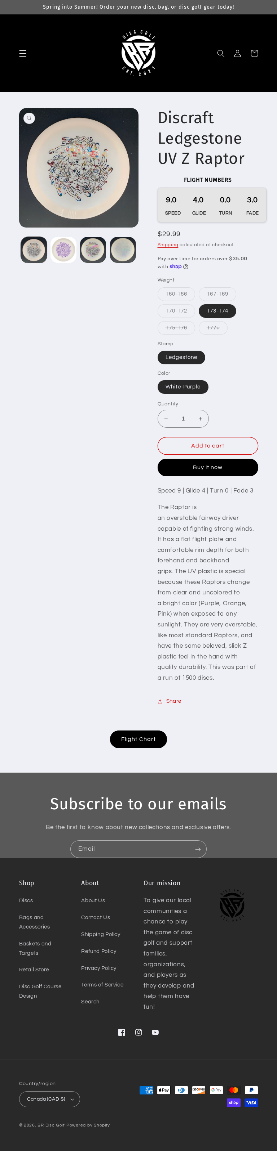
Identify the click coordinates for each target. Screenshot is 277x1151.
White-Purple (183, 387)
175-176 (180, 330)
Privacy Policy (98, 968)
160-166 (180, 296)
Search (90, 1001)
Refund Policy (98, 951)
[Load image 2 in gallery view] (63, 250)
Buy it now (208, 467)
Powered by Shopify (88, 1125)
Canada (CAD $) (46, 1099)
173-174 (217, 311)
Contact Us (95, 917)
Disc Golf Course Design (40, 991)
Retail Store (34, 969)
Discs (26, 900)
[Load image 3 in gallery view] (93, 250)
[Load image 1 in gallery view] (34, 250)
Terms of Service (102, 985)
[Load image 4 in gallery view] (123, 250)
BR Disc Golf (51, 1125)
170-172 (180, 313)
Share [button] (173, 701)
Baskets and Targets (35, 948)
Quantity (168, 403)
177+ (217, 330)
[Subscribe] (198, 849)
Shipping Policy (100, 934)
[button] (22, 53)
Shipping (168, 245)
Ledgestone (182, 357)
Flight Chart (138, 739)
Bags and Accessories (34, 922)
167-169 (221, 296)
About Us (93, 900)
